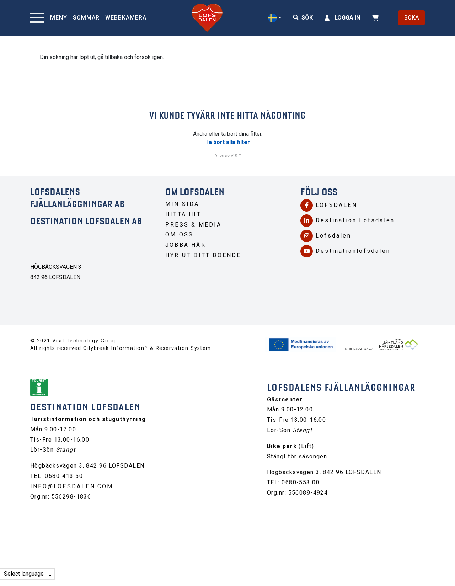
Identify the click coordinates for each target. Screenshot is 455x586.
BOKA (411, 17)
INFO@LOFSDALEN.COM (71, 486)
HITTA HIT (183, 214)
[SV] (275, 18)
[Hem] (207, 18)
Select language (24, 573)
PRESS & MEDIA (193, 224)
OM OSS (179, 234)
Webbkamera (125, 17)
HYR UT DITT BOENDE (203, 255)
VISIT (236, 155)
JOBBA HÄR (185, 244)
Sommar (86, 17)
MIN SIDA (182, 204)
